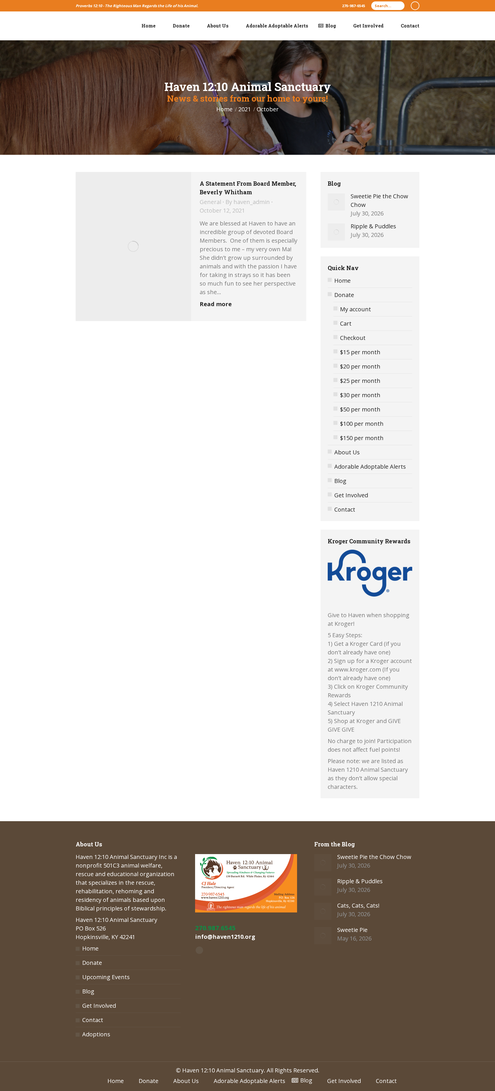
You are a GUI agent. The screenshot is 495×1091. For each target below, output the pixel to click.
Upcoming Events (106, 977)
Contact (344, 509)
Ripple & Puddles (373, 226)
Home (342, 280)
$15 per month (360, 352)
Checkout (353, 338)
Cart (345, 323)
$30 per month (360, 395)
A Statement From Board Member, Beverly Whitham (248, 188)
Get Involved (351, 495)
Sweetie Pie (352, 930)
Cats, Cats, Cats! (358, 905)
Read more (216, 304)
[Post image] (336, 202)
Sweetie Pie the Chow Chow (379, 200)
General (210, 202)
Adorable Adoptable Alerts (370, 466)
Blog (340, 481)
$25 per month (360, 381)
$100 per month (362, 423)
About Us (347, 452)
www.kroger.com (358, 669)
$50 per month (360, 409)
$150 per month (362, 438)
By (247, 202)
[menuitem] (145, 26)
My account (355, 309)
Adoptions (96, 1034)
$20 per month (360, 366)
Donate (344, 295)
